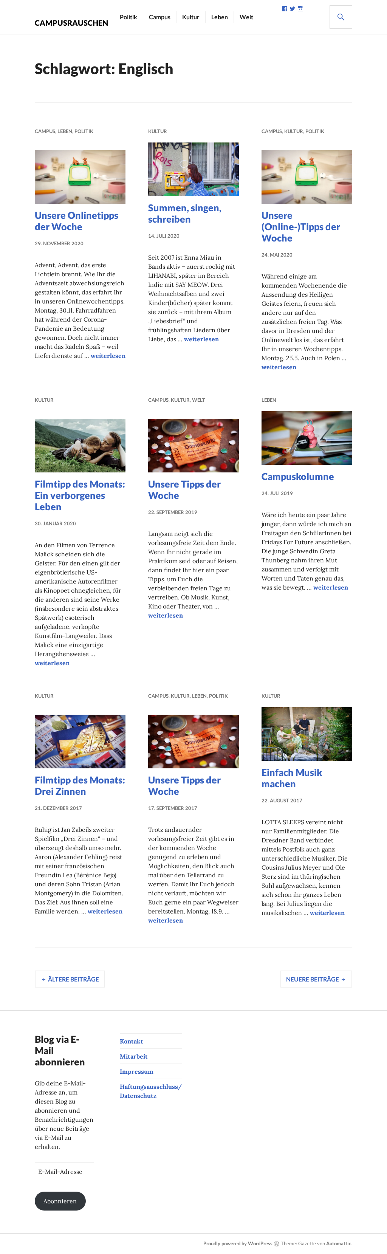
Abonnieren (60, 1201)
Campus (159, 16)
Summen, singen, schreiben (184, 213)
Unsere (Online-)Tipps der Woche (301, 226)
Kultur (191, 16)
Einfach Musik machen (292, 777)
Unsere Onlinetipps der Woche (76, 220)
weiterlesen (108, 355)
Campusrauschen (71, 22)
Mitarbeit (134, 1056)
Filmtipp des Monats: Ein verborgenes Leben (80, 495)
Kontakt (131, 1041)
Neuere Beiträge (312, 979)
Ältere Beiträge (73, 979)
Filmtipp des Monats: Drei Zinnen (80, 785)
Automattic (338, 1243)
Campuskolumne (298, 476)
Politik (128, 16)
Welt (246, 16)
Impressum (136, 1071)
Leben (219, 16)
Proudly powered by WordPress (237, 1243)
